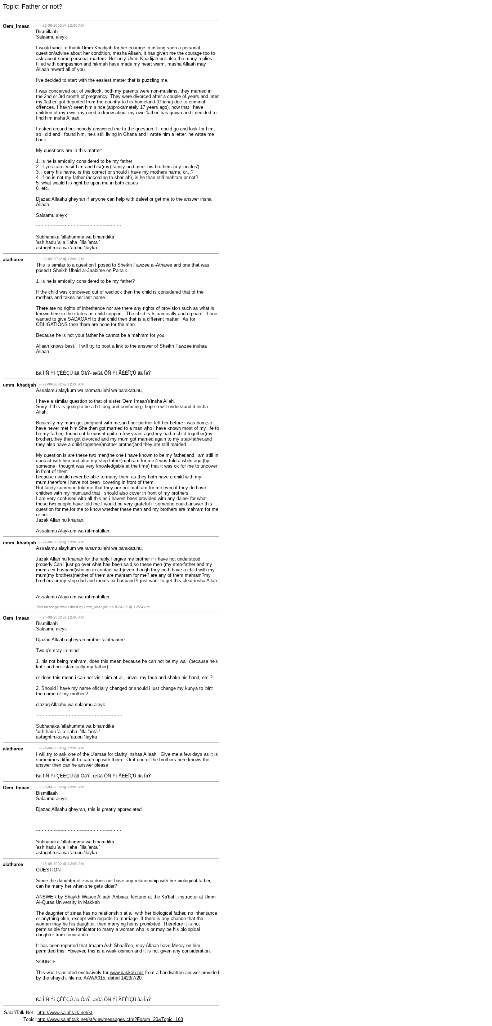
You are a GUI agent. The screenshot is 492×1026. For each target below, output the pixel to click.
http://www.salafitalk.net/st (65, 1012)
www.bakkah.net (127, 972)
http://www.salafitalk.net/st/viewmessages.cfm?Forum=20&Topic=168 (110, 1019)
